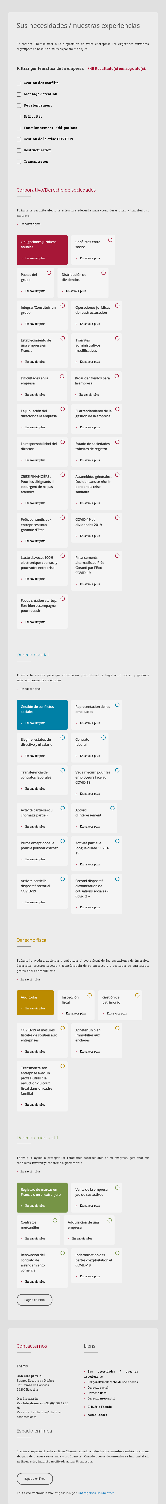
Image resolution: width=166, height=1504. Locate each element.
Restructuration (38, 150)
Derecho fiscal (98, 1393)
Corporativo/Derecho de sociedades (113, 1382)
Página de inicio (34, 1300)
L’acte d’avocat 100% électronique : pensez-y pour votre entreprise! (39, 562)
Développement (38, 105)
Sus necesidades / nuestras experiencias (111, 1374)
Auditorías (29, 997)
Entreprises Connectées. (96, 1493)
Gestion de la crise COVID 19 (48, 139)
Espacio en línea (34, 1479)
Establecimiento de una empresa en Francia (36, 345)
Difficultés (33, 116)
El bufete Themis (100, 1407)
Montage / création (40, 94)
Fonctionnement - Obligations (50, 127)
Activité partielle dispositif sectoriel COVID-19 (35, 885)
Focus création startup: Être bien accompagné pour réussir (39, 605)
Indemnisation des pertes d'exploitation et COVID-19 (94, 1259)
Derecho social (98, 1387)
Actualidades (97, 1415)
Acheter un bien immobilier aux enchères (88, 1035)
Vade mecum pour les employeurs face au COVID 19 (93, 777)
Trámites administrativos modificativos (88, 345)
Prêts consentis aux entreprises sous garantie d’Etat (36, 524)
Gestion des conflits (41, 82)
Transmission (36, 161)
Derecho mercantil (101, 1398)
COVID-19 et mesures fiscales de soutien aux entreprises (39, 1035)
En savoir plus (30, 224)
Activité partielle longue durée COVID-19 (92, 848)
